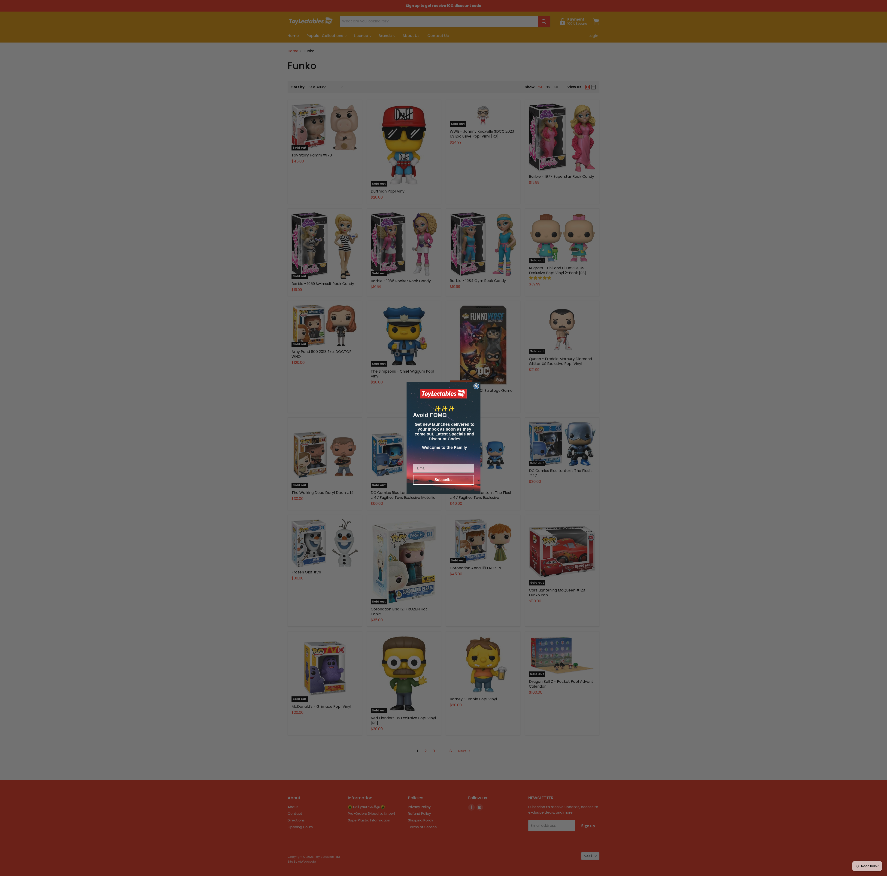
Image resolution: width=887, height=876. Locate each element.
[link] (443, 394)
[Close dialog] (476, 386)
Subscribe (443, 480)
